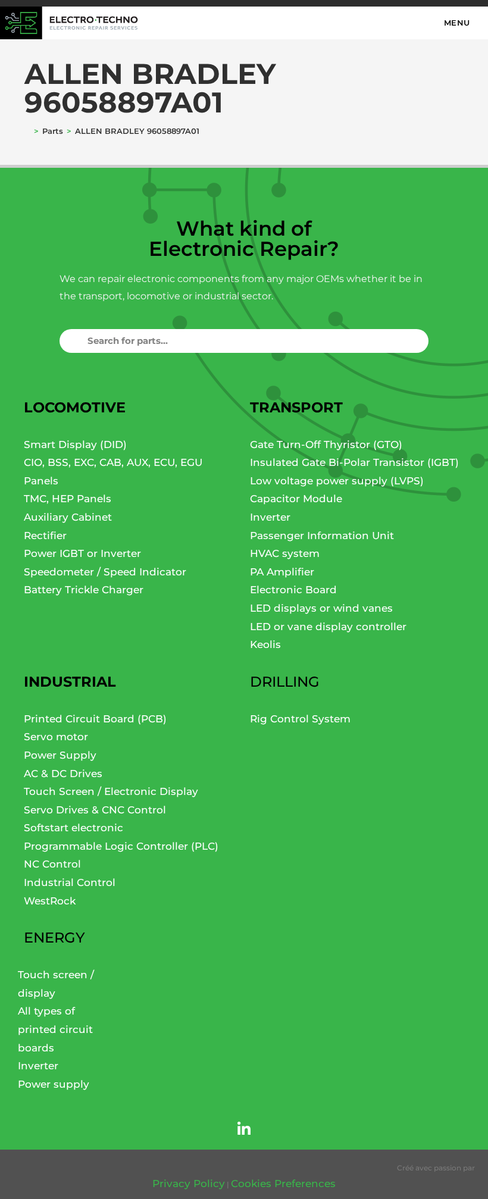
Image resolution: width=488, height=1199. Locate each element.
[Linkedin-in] (244, 1129)
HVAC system (285, 553)
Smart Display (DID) (75, 444)
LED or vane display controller (328, 627)
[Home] (28, 131)
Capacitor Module (296, 499)
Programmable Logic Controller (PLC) (121, 846)
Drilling (285, 681)
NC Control (52, 864)
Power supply (53, 1084)
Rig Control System (300, 719)
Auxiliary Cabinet (68, 517)
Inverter (270, 517)
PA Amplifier (282, 572)
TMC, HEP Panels (67, 499)
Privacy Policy (188, 1183)
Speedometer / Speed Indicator (105, 572)
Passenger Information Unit (322, 535)
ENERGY (54, 937)
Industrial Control (69, 882)
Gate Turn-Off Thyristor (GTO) (326, 444)
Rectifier (45, 535)
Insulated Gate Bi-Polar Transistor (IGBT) (354, 462)
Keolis (265, 644)
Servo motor (56, 737)
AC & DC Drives (63, 773)
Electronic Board (293, 590)
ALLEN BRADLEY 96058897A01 (139, 131)
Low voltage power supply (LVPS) (337, 481)
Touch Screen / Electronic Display (111, 791)
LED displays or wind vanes (321, 608)
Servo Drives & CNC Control (95, 810)
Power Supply (60, 755)
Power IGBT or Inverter (82, 553)
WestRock (50, 901)
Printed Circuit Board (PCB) (95, 719)
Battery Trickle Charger (83, 590)
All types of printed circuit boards (55, 1029)
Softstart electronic (73, 828)
